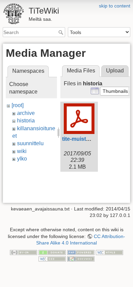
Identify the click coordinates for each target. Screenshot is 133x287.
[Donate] (52, 252)
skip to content (114, 6)
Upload (115, 70)
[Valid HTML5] (109, 252)
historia (26, 120)
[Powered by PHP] (80, 252)
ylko (22, 159)
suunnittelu (30, 143)
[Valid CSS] (52, 258)
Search (61, 32)
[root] (18, 105)
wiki (22, 151)
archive (26, 113)
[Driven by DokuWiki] (80, 258)
